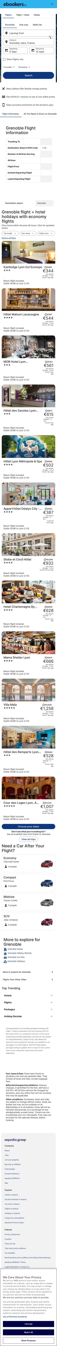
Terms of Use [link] (10, 1244)
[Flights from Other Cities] (28, 979)
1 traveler (7, 67)
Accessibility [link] (10, 1253)
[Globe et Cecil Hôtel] (28, 567)
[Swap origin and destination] (50, 37)
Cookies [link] (8, 1239)
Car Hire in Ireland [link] (12, 1204)
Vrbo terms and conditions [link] (15, 1248)
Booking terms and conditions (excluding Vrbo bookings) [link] (27, 1257)
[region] (28, 1307)
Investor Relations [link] (12, 1174)
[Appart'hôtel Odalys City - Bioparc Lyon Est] (28, 518)
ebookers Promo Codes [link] (14, 1222)
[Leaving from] (28, 33)
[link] (28, 949)
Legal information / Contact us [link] (17, 1267)
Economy (23, 67)
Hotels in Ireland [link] (11, 1195)
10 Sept (40, 51)
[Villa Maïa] (28, 712)
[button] (28, 995)
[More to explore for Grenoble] (28, 972)
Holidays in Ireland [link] (12, 1213)
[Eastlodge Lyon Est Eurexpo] (28, 275)
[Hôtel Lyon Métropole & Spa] (28, 469)
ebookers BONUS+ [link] (12, 1178)
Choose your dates (28, 826)
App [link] (6, 1183)
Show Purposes (28, 1340)
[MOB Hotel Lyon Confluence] (28, 370)
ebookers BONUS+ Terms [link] (15, 1262)
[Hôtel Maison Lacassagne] (28, 322)
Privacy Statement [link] (12, 1234)
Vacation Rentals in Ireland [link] (15, 1199)
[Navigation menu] (52, 4)
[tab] (8, 15)
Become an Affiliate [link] (13, 1164)
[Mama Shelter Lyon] (28, 665)
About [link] (7, 1150)
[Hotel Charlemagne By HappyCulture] (28, 616)
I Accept (28, 1324)
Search (28, 75)
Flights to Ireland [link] (11, 1209)
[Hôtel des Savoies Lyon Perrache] (28, 420)
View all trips (28, 839)
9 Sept (13, 51)
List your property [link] (12, 1160)
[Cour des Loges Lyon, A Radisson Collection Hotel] (28, 810)
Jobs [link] (7, 1155)
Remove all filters (9, 238)
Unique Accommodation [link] (14, 1218)
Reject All (28, 1332)
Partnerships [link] (10, 1169)
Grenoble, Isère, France (22, 43)
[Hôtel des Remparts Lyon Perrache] (28, 762)
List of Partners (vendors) (15, 1316)
